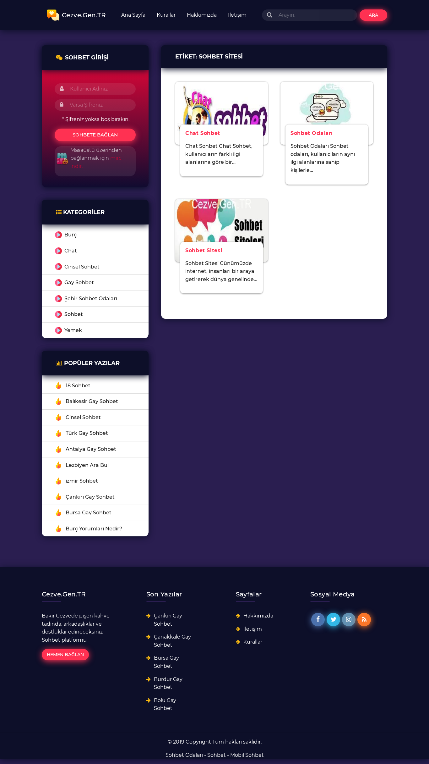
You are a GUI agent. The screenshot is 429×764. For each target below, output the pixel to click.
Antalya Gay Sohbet (91, 449)
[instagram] (349, 619)
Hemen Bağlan (65, 654)
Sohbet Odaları (184, 755)
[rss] (364, 619)
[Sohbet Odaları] (326, 113)
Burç (70, 235)
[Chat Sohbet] (221, 113)
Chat (70, 251)
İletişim (237, 15)
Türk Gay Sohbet (87, 433)
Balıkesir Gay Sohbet (92, 401)
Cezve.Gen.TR (84, 15)
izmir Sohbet (82, 481)
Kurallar (166, 15)
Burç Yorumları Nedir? (94, 529)
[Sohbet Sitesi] (221, 230)
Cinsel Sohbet (82, 267)
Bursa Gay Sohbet (88, 513)
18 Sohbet (78, 386)
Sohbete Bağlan (95, 135)
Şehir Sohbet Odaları (90, 299)
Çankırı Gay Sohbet (90, 497)
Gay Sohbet (79, 282)
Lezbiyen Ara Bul (87, 465)
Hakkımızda (202, 15)
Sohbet (73, 314)
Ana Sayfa (133, 15)
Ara (373, 15)
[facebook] (318, 619)
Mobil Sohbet (247, 755)
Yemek (73, 330)
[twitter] (333, 619)
